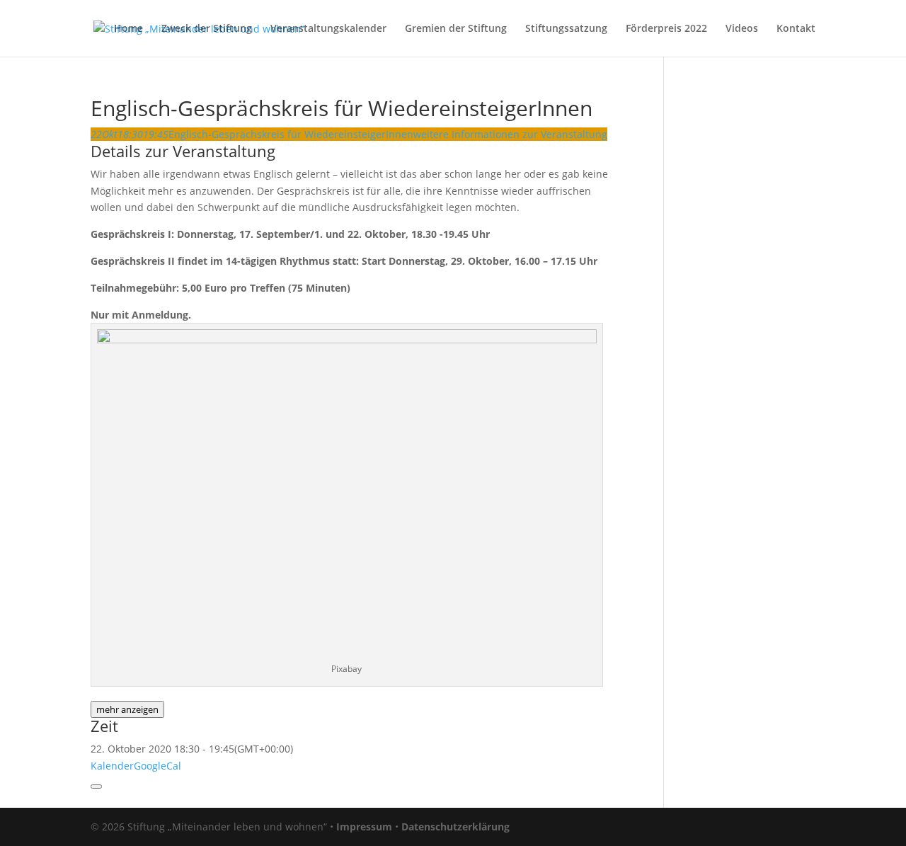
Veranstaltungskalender (328, 29)
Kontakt (795, 29)
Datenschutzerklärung (455, 826)
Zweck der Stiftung (206, 29)
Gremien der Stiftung (456, 29)
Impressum (364, 826)
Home (128, 29)
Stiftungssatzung (566, 29)
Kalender (112, 765)
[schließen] (96, 786)
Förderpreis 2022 (666, 29)
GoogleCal (157, 765)
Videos (742, 29)
